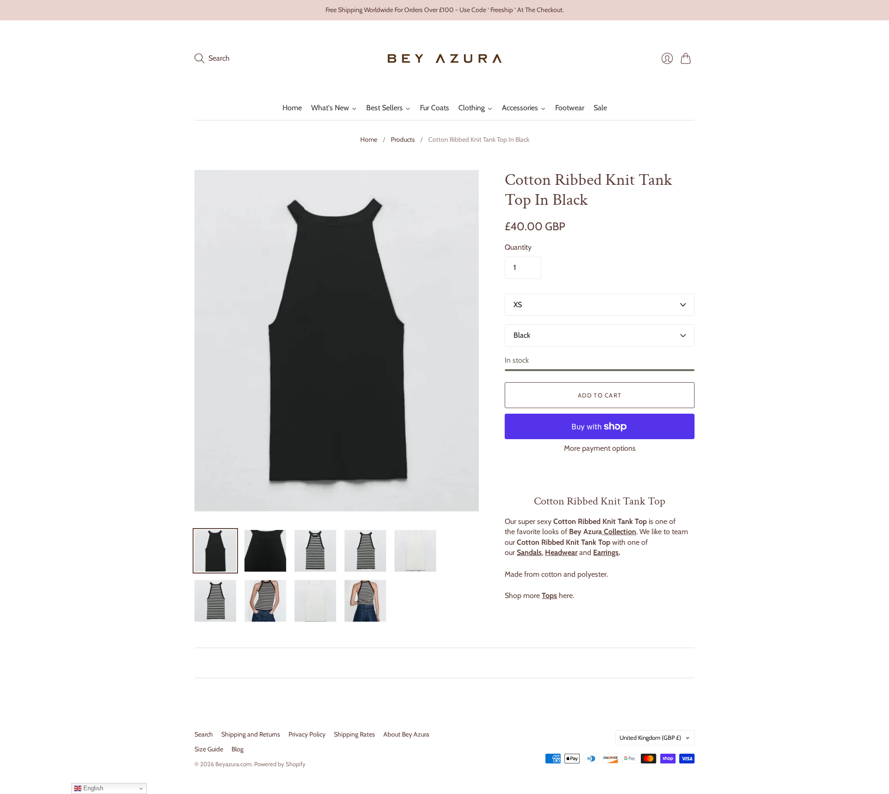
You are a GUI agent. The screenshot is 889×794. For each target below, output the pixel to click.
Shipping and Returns (250, 734)
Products (403, 139)
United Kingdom (650, 737)
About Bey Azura (406, 734)
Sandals (529, 552)
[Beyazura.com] (445, 59)
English (92, 788)
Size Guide (208, 749)
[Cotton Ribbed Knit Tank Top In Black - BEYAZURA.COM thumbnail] (215, 551)
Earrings (606, 552)
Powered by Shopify (280, 764)
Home (368, 139)
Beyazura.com (233, 764)
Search (203, 734)
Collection (619, 531)
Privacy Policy (307, 734)
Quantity (518, 247)
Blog (238, 749)
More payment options (600, 448)
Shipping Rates (354, 734)
